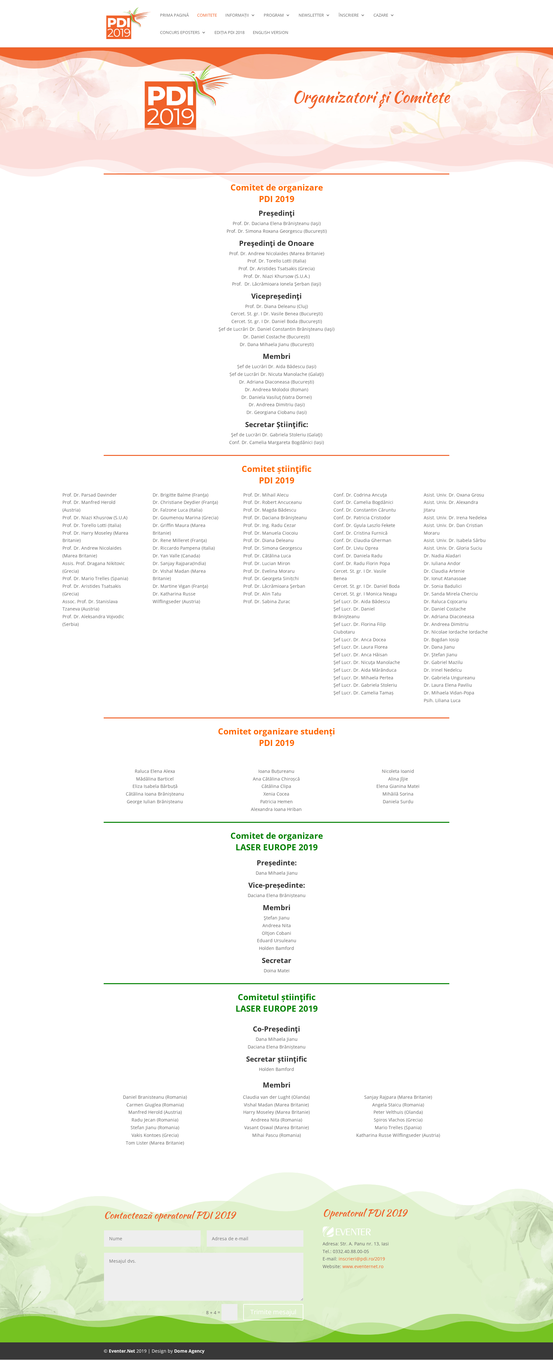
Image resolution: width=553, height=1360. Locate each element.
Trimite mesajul (273, 1311)
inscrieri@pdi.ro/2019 (362, 1259)
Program (274, 15)
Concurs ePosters (180, 32)
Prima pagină (174, 15)
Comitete (207, 15)
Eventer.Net (122, 1351)
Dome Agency (189, 1351)
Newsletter (311, 15)
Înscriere (349, 15)
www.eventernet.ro (362, 1266)
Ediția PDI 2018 (229, 32)
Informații (237, 15)
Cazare (380, 15)
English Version (270, 32)
